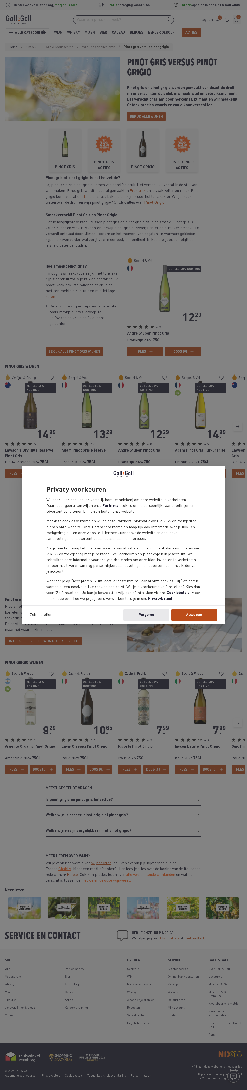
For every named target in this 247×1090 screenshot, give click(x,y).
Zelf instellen (41, 615)
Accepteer (194, 615)
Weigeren (146, 615)
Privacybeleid (160, 599)
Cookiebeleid (178, 593)
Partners (110, 506)
